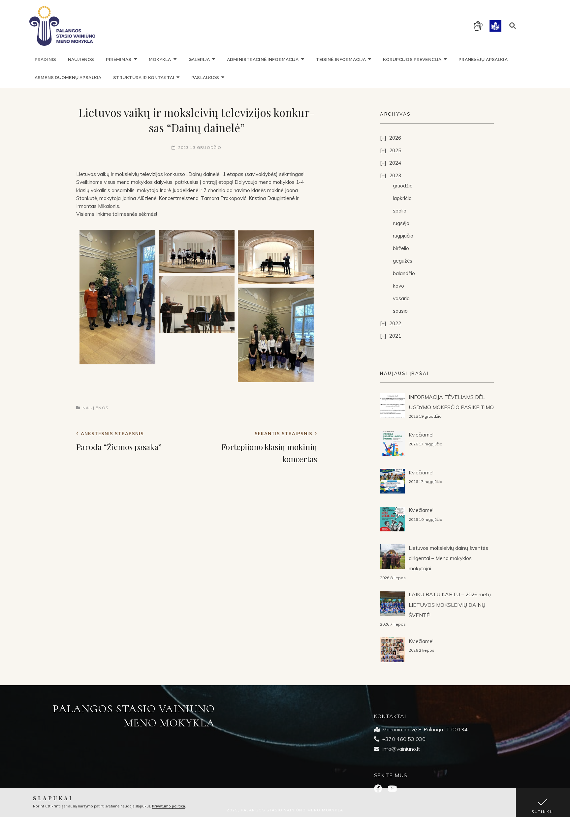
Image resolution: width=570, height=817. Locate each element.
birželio (401, 248)
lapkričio (402, 198)
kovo (398, 285)
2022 (395, 323)
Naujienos (81, 59)
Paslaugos (205, 77)
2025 (395, 150)
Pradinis (45, 59)
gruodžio (403, 185)
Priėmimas (118, 59)
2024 (395, 162)
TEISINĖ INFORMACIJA (341, 59)
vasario (401, 298)
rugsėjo (401, 223)
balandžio (404, 273)
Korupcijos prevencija (412, 59)
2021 (395, 335)
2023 (395, 175)
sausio (400, 310)
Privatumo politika (168, 806)
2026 (395, 137)
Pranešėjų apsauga (483, 59)
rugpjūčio (403, 235)
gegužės (402, 260)
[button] (543, 802)
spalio (399, 210)
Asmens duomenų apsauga (68, 77)
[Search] (512, 25)
